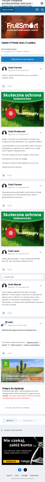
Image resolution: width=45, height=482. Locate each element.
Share (10, 420)
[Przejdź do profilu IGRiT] (4, 323)
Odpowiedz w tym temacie (22, 59)
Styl (16, 475)
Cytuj (9, 86)
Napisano (18, 70)
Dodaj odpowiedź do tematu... (18, 408)
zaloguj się (6, 393)
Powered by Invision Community (22, 478)
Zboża (4, 345)
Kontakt (24, 475)
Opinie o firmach (23, 51)
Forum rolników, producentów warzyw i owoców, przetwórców (17, 3)
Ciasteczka (34, 475)
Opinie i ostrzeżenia (31, 345)
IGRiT (10, 322)
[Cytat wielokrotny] (3, 86)
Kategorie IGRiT (33, 342)
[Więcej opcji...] (40, 69)
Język (9, 475)
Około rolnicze (16, 345)
